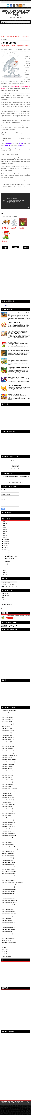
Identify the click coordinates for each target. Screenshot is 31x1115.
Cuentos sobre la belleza (8, 891)
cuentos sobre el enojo (7, 855)
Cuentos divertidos (6, 829)
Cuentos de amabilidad (7, 737)
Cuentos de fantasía (6, 770)
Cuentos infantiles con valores (9, 515)
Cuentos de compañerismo (8, 759)
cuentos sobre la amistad (8, 887)
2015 (4, 572)
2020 (4, 531)
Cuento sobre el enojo (7, 724)
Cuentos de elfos (6, 768)
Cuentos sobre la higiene (8, 911)
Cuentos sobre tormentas (8, 938)
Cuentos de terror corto (7, 824)
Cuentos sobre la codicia (8, 896)
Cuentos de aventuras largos (8, 755)
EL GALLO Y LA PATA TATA (14, 394)
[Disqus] (15, 273)
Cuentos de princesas (7, 806)
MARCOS (4, 949)
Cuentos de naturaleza (7, 791)
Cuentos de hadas (6, 779)
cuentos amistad (6, 726)
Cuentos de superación (7, 822)
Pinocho (4, 951)
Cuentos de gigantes (7, 777)
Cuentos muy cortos (6, 831)
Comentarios (15, 46)
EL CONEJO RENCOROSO (8, 43)
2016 (4, 570)
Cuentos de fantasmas (7, 773)
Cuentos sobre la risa (7, 933)
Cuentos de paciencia (7, 799)
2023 (4, 525)
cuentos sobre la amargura (8, 884)
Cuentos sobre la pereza (7, 927)
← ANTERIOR (4, 248)
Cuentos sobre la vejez (7, 936)
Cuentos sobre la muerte (7, 922)
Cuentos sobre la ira (6, 918)
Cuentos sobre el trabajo (8, 880)
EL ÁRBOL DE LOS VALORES (14, 322)
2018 (4, 535)
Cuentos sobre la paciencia (8, 924)
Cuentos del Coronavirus (7, 826)
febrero (6, 566)
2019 (4, 533)
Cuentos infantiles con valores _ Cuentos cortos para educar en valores (16, 477)
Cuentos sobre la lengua (7, 920)
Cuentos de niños (6, 795)
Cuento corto (5, 712)
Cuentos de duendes (7, 766)
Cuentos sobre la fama (7, 907)
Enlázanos (4, 599)
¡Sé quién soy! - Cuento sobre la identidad (18, 350)
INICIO (15, 247)
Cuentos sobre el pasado (8, 864)
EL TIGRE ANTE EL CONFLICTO (6, 228)
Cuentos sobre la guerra (7, 909)
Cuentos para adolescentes (8, 833)
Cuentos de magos (6, 786)
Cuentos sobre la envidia (8, 904)
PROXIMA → (26, 248)
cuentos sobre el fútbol (7, 858)
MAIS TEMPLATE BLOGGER (19, 1103)
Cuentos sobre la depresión (8, 900)
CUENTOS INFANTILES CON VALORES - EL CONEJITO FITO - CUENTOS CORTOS (16, 13)
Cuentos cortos (19, 35)
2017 (4, 537)
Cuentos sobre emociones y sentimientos (11, 38)
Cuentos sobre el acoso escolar (9, 849)
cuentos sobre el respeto (8, 875)
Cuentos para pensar (7, 844)
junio (5, 545)
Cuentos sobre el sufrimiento (9, 878)
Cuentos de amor (6, 741)
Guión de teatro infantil (7, 945)
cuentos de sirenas (6, 817)
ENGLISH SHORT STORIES (8, 942)
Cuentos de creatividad (7, 764)
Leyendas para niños (7, 604)
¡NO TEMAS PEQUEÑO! (5, 240)
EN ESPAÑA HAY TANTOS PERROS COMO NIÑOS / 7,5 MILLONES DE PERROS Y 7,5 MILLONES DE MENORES (18, 332)
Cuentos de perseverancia (8, 804)
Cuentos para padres (7, 842)
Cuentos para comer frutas (8, 835)
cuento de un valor (6, 721)
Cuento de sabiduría (6, 719)
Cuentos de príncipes (7, 808)
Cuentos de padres (6, 802)
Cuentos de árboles (6, 748)
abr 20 (6, 553)
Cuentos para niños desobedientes (10, 840)
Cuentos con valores (10, 35)
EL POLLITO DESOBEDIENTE (14, 385)
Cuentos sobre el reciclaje (8, 871)
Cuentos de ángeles (6, 744)
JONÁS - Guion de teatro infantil (16, 377)
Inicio (2, 35)
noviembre (6, 539)
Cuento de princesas (7, 717)
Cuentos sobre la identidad (8, 913)
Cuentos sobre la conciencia (8, 898)
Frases (3, 597)
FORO (3, 602)
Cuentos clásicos (6, 728)
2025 (4, 523)
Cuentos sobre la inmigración (9, 916)
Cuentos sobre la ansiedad (8, 889)
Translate (12, 584)
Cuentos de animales (12, 36)
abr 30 (6, 551)
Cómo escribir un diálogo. (8, 710)
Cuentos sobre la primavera (8, 929)
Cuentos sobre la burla (7, 893)
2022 (4, 527)
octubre (6, 541)
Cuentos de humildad (7, 782)
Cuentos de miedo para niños (9, 788)
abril (5, 549)
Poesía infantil (5, 954)
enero (5, 568)
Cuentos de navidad (6, 793)
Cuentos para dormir (7, 837)
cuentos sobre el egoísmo (8, 853)
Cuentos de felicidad (7, 775)
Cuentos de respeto (6, 811)
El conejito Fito (5, 940)
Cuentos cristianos (6, 735)
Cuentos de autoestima (7, 750)
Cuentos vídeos (5, 595)
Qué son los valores (6, 956)
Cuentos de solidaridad (7, 820)
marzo (5, 564)
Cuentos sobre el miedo (7, 860)
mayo (5, 547)
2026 (4, 521)
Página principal (5, 593)
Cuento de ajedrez (6, 715)
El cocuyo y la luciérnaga (22, 228)
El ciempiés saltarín (9, 558)
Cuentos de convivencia (7, 762)
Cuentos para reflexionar (7, 846)
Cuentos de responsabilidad (8, 813)
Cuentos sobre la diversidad (8, 902)
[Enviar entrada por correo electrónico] (2, 213)
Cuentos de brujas (6, 757)
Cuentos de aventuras (7, 753)
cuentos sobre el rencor (23, 36)
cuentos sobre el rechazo (8, 869)
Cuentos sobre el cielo (7, 851)
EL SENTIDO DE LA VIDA (14, 359)
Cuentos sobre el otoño (7, 862)
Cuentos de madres (6, 784)
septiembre (7, 543)
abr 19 (6, 555)
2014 (4, 574)
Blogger (20, 482)
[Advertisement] (16, 31)
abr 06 (6, 561)
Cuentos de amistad (6, 739)
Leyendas (4, 947)
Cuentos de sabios (6, 815)
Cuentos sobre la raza (7, 931)
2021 (4, 529)
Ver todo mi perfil (5, 480)
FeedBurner (18, 468)
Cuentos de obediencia (7, 797)
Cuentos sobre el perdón (8, 866)
